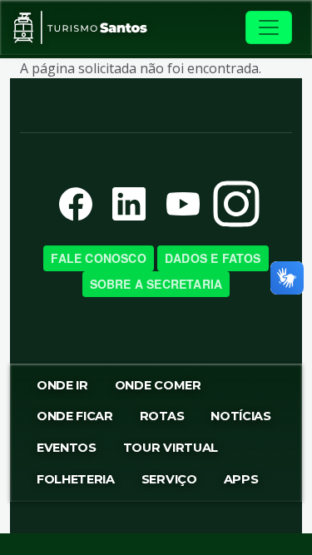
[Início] (80, 27)
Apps (241, 479)
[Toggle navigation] (268, 27)
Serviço (169, 479)
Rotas (162, 416)
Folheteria (76, 479)
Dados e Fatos (213, 258)
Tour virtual (170, 447)
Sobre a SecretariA (156, 283)
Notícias (240, 416)
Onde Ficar (75, 416)
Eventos (67, 447)
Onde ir (62, 385)
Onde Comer (158, 385)
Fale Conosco (98, 258)
